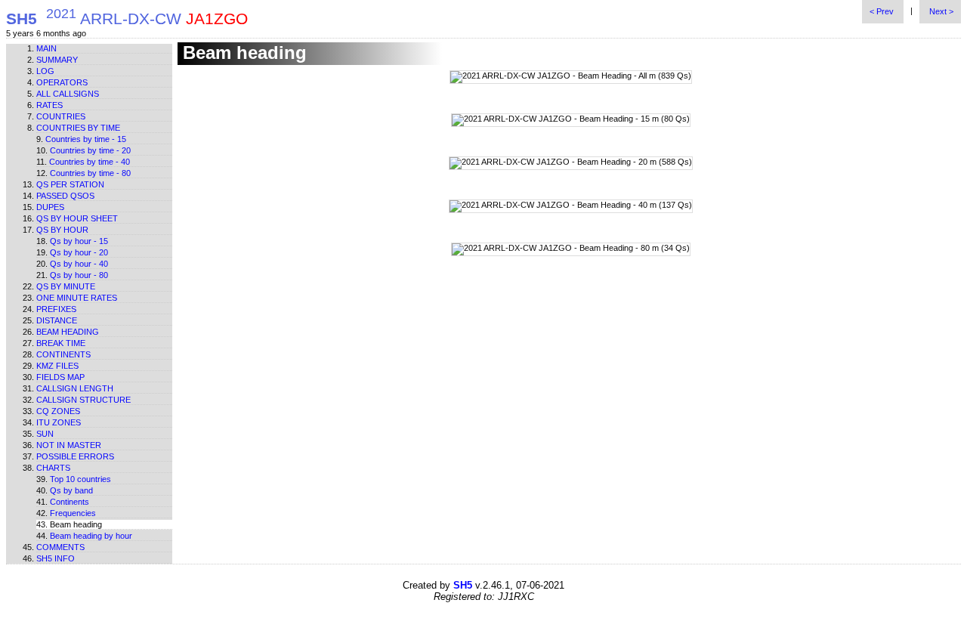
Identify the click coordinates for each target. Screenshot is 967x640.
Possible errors (75, 456)
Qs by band (71, 490)
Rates (49, 105)
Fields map (60, 377)
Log (45, 71)
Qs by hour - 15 (79, 241)
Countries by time (78, 127)
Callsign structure (83, 399)
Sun (45, 433)
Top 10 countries (80, 479)
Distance (56, 320)
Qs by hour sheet (77, 218)
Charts (53, 467)
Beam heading (67, 331)
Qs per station (70, 184)
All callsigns (67, 93)
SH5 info (55, 558)
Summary (57, 59)
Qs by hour (62, 229)
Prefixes (56, 309)
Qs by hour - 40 (79, 263)
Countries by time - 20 (90, 150)
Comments (60, 547)
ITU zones (58, 422)
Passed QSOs (65, 195)
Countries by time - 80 (90, 173)
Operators (62, 82)
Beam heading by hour (91, 535)
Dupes (50, 207)
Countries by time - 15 (85, 139)
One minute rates (76, 297)
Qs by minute (65, 286)
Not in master (68, 445)
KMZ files (57, 365)
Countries (60, 116)
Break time (60, 343)
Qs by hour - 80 (79, 275)
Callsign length (74, 388)
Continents (63, 354)
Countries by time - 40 (89, 161)
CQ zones (58, 411)
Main (46, 48)
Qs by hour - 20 (79, 252)
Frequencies (73, 513)
